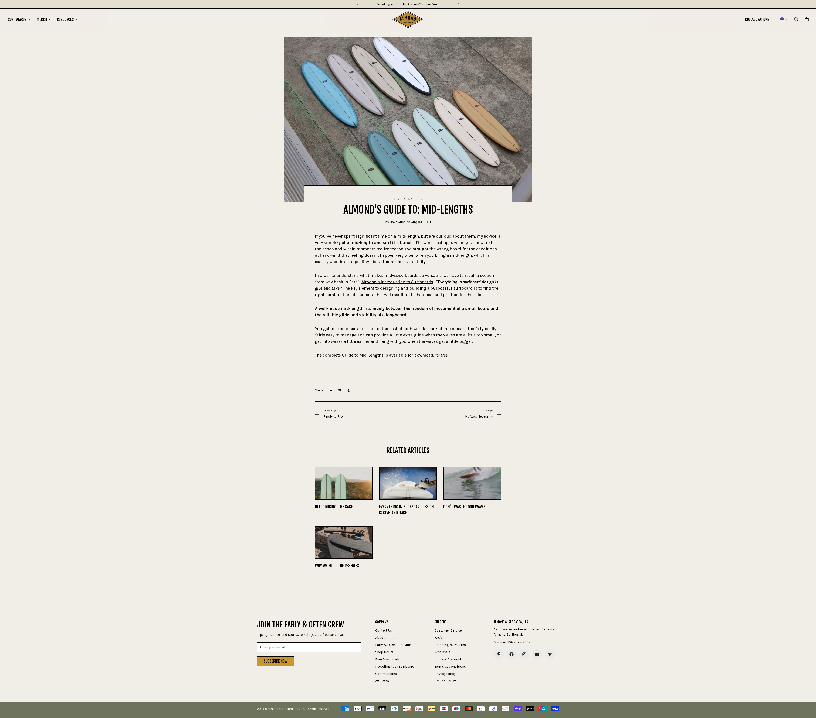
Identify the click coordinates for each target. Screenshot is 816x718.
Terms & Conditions (450, 666)
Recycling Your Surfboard (394, 666)
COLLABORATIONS (757, 19)
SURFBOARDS (17, 19)
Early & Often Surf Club (393, 645)
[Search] (796, 19)
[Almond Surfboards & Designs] (407, 19)
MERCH (42, 19)
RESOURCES (65, 19)
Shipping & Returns (450, 645)
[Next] (458, 4)
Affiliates (382, 681)
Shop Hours (384, 652)
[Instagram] (524, 654)
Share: (319, 390)
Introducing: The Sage (334, 507)
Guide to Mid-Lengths (363, 355)
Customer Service (448, 630)
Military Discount (448, 659)
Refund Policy (445, 681)
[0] (807, 19)
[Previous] (357, 4)
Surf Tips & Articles (408, 198)
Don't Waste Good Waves (464, 507)
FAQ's (439, 638)
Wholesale (442, 652)
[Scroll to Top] (808, 695)
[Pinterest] (339, 390)
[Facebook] (331, 390)
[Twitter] (348, 390)
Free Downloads (387, 659)
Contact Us (383, 630)
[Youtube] (537, 654)
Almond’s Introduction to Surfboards (397, 281)
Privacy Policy (445, 674)
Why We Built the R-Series (337, 565)
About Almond (386, 638)
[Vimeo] (550, 654)
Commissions (386, 674)
